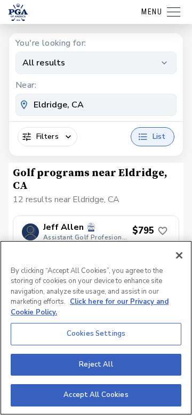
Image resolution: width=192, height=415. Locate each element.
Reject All (96, 364)
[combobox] (96, 105)
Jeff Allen (63, 227)
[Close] (179, 255)
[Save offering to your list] (162, 230)
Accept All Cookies (95, 395)
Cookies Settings (96, 333)
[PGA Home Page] (18, 12)
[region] (96, 327)
